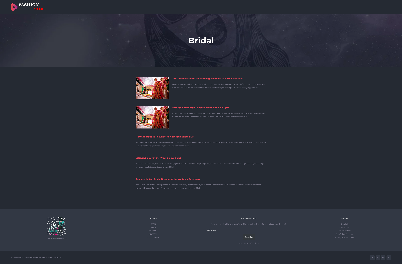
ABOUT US (153, 234)
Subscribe (249, 237)
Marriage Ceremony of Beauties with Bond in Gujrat (200, 107)
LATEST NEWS (153, 237)
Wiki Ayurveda (344, 227)
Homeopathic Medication (344, 237)
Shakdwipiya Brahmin (344, 234)
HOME (153, 224)
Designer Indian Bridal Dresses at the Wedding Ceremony (168, 179)
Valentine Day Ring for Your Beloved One (158, 158)
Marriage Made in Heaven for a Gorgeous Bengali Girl (165, 137)
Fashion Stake (58, 257)
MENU (153, 227)
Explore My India (344, 231)
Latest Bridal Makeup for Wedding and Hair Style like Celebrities (207, 78)
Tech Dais (344, 224)
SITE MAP (153, 231)
